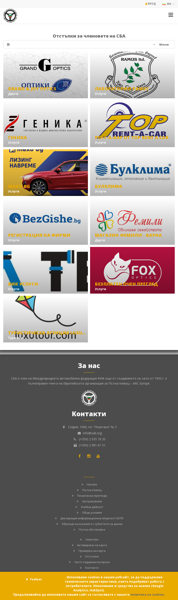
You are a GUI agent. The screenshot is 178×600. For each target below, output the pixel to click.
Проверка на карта (92, 551)
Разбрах (36, 579)
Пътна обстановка (92, 529)
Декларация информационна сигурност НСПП (92, 518)
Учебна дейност (92, 507)
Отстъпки (92, 556)
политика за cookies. (147, 594)
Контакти (92, 568)
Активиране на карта (92, 545)
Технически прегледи (92, 496)
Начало (92, 484)
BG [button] (169, 4)
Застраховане (92, 501)
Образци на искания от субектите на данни (92, 524)
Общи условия (92, 513)
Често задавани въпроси (92, 562)
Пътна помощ (92, 490)
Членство (92, 539)
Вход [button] (151, 3)
